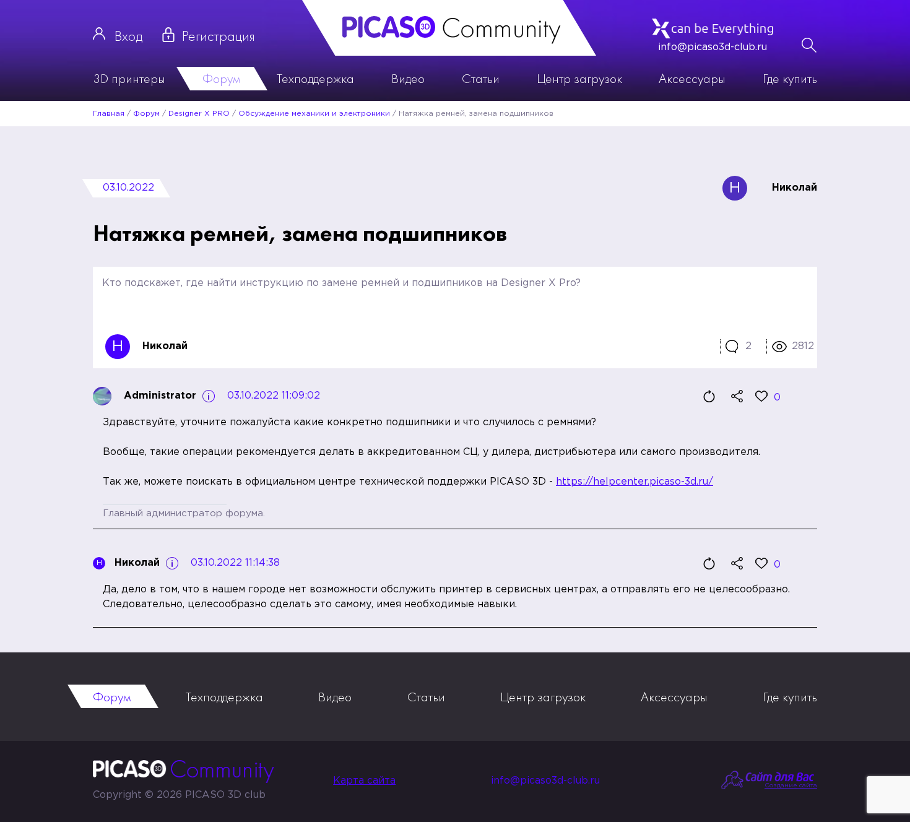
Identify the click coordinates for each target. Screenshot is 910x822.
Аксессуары (692, 78)
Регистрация (218, 35)
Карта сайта (364, 780)
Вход (128, 35)
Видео (408, 78)
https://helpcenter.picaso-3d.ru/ (634, 482)
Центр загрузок (579, 78)
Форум (221, 78)
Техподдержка (315, 78)
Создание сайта (791, 786)
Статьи (481, 78)
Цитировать (709, 396)
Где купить (790, 78)
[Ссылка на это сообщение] (736, 396)
